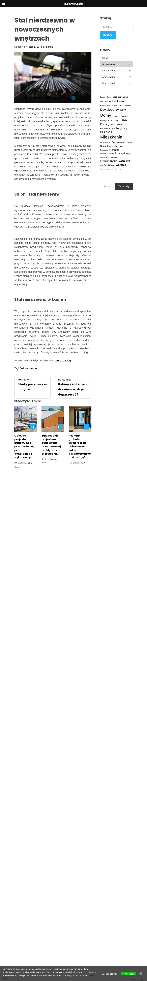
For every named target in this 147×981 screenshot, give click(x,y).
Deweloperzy (109, 109)
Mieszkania (111, 136)
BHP (101, 102)
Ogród (129, 142)
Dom (123, 109)
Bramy (108, 101)
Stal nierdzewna (28, 368)
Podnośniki (114, 150)
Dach (121, 106)
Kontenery (104, 128)
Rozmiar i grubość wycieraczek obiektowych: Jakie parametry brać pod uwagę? (80, 446)
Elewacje (103, 121)
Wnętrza (121, 164)
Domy (105, 115)
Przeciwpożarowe (107, 154)
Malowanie (106, 131)
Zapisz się (123, 186)
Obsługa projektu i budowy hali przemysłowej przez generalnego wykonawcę (24, 446)
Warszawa (124, 160)
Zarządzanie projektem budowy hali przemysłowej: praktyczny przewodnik (51, 444)
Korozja (112, 128)
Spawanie (114, 157)
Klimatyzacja (108, 124)
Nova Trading (63, 360)
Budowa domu (105, 106)
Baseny (103, 97)
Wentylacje (109, 165)
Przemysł (120, 153)
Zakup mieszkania (107, 169)
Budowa (118, 101)
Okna (103, 146)
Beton (109, 97)
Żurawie (118, 169)
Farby (111, 120)
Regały (128, 154)
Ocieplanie (105, 142)
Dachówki (127, 106)
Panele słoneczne (115, 146)
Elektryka (116, 116)
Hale (124, 120)
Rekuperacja (104, 157)
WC (101, 165)
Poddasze (104, 150)
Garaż (118, 120)
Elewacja (124, 116)
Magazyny (121, 128)
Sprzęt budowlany (108, 161)
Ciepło (114, 106)
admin (49, 46)
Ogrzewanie (118, 142)
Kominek (120, 125)
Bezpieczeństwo (120, 97)
